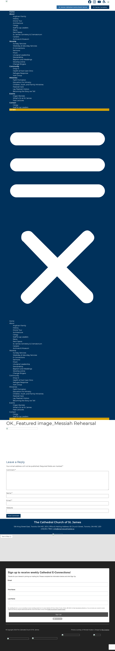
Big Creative (105, 630)
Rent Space (17, 32)
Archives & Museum (21, 39)
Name (9, 493)
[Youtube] (99, 2)
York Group (17, 76)
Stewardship (18, 57)
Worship (12, 41)
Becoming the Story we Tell (24, 91)
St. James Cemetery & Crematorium (27, 35)
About (11, 14)
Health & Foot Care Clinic (23, 71)
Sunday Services (19, 44)
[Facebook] (89, 2)
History (16, 19)
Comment (11, 470)
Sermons (16, 51)
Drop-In (16, 69)
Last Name (11, 598)
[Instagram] (94, 2)
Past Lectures (18, 100)
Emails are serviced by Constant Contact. (56, 609)
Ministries (13, 78)
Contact (12, 103)
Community (14, 66)
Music (15, 53)
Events (12, 94)
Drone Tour (17, 21)
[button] (57, 215)
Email (9, 500)
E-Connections (19, 48)
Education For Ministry (22, 82)
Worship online (19, 62)
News (15, 30)
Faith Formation (19, 80)
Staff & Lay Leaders (20, 28)
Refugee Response (20, 73)
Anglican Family (19, 16)
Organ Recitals (19, 96)
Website (9, 508)
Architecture (18, 23)
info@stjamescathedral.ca (63, 529)
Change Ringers (19, 64)
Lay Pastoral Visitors (21, 89)
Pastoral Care (18, 87)
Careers (16, 37)
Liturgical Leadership (21, 55)
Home (12, 12)
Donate (12, 110)
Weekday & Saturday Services (25, 46)
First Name (11, 589)
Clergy (15, 25)
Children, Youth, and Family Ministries (28, 85)
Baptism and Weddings (22, 60)
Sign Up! (58, 614)
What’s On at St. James (22, 98)
